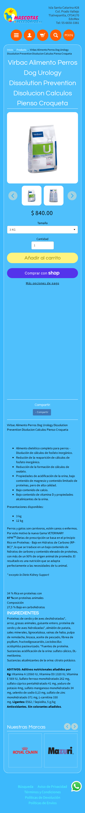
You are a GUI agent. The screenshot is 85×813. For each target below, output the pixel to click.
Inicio (10, 50)
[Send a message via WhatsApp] (76, 786)
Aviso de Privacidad (52, 786)
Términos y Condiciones (42, 792)
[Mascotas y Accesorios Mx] (23, 15)
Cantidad (42, 239)
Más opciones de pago (42, 283)
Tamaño (42, 223)
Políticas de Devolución (42, 797)
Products (21, 50)
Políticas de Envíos (43, 803)
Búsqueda (25, 786)
